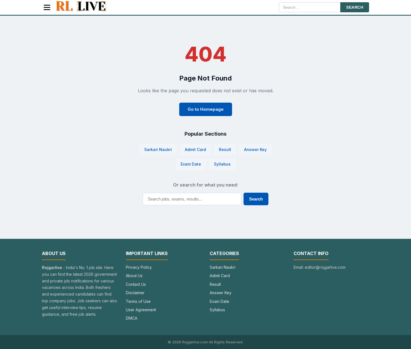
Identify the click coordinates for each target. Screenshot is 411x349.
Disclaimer (135, 292)
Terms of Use (138, 301)
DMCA (131, 318)
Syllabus (222, 164)
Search (256, 199)
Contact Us (136, 284)
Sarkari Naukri (158, 149)
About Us (134, 275)
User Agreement (141, 309)
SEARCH (354, 7)
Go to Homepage (206, 109)
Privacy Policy (139, 267)
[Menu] (47, 7)
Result (225, 149)
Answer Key (255, 149)
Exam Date (191, 164)
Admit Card (195, 149)
